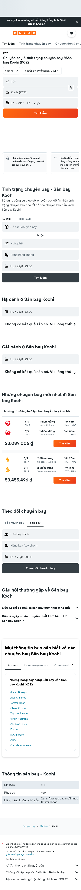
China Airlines (18, 708)
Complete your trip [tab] (36, 665)
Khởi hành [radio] (25, 219)
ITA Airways (17, 734)
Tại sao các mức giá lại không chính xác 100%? (37, 879)
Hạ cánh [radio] (6, 219)
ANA (13, 740)
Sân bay (44, 826)
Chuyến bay (29, 826)
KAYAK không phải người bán (25, 865)
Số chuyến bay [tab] (14, 522)
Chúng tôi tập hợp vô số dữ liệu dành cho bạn (36, 872)
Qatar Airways (18, 692)
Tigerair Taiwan (19, 713)
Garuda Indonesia (20, 745)
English (40, 24)
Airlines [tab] (13, 665)
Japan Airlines (18, 697)
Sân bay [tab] (35, 522)
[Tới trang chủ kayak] (24, 33)
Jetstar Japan (17, 703)
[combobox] (44, 243)
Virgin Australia (19, 718)
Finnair (14, 729)
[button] (77, 22)
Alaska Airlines (18, 724)
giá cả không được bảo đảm (20, 854)
